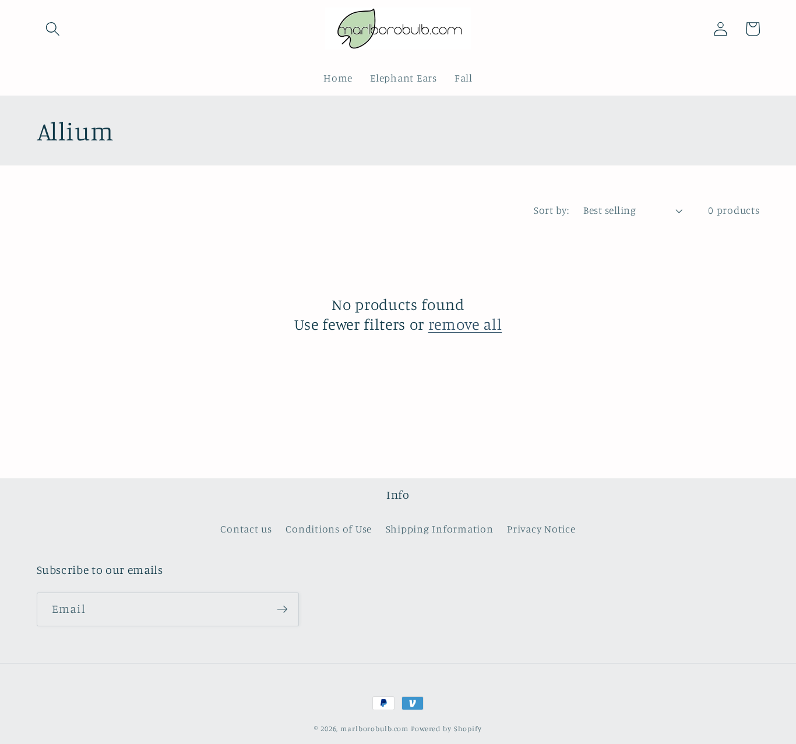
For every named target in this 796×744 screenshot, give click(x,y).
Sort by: (551, 210)
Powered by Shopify (446, 728)
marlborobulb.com (374, 728)
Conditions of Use (329, 529)
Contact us (246, 529)
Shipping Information (440, 529)
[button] (53, 29)
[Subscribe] (282, 609)
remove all (465, 324)
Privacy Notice (541, 529)
